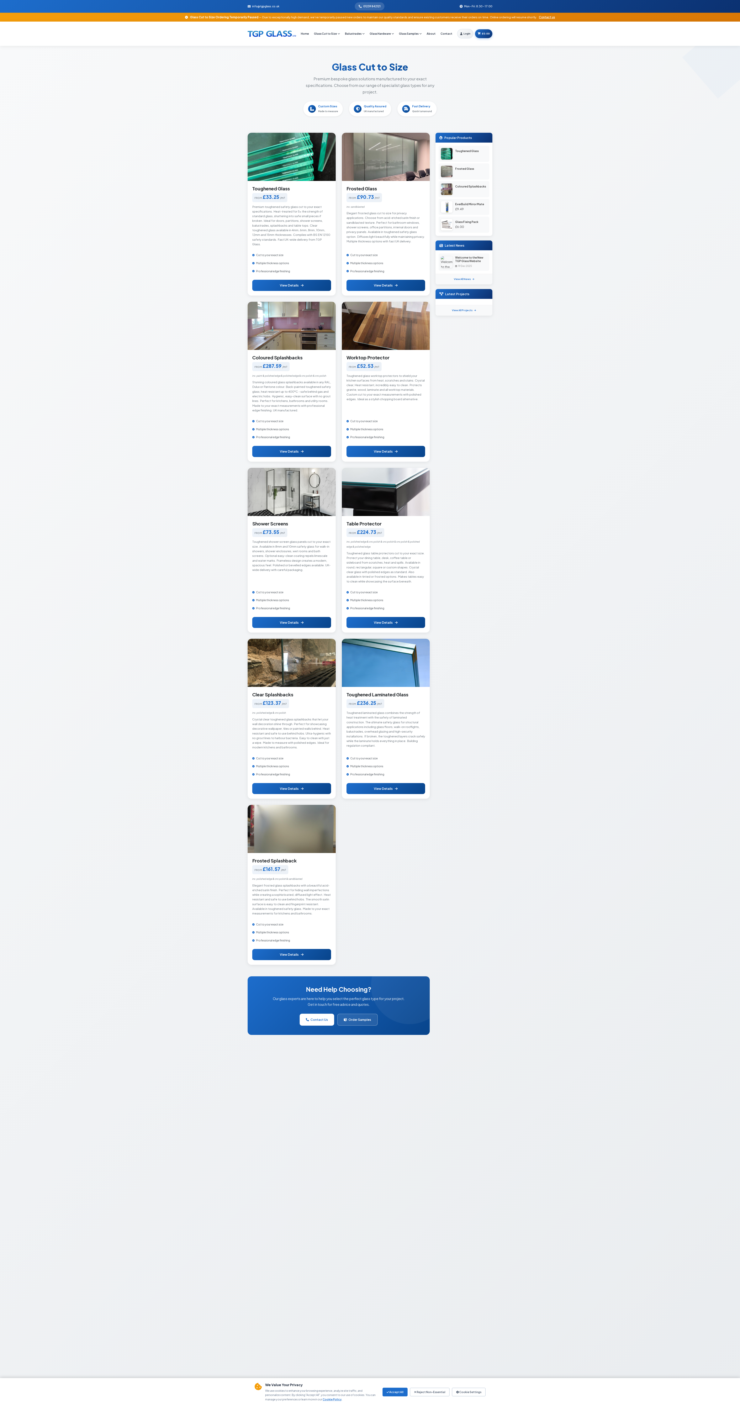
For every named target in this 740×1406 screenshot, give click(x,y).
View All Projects (462, 310)
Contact (446, 33)
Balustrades (353, 33)
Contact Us (319, 1020)
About (431, 33)
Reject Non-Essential (430, 1392)
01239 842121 (372, 6)
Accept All (396, 1392)
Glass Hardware (380, 33)
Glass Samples (409, 33)
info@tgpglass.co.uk (265, 6)
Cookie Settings (470, 1392)
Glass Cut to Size (325, 33)
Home (305, 33)
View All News (462, 279)
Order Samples (359, 1020)
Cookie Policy (332, 1399)
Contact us (547, 17)
